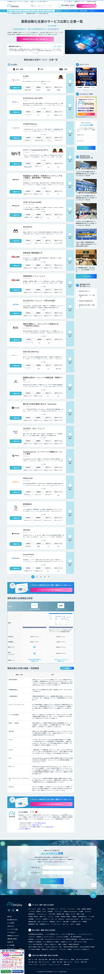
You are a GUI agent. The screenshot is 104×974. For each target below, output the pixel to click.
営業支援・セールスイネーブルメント (45, 936)
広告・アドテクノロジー (44, 962)
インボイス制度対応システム (52, 934)
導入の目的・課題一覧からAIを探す (43, 930)
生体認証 (78, 924)
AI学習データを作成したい (50, 944)
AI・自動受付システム (75, 921)
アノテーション (58, 911)
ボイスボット (88, 911)
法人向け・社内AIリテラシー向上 (54, 947)
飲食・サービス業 (32, 959)
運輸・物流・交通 (53, 959)
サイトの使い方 (68, 1)
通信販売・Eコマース (64, 959)
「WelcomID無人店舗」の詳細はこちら (34, 660)
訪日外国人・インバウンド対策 (35, 939)
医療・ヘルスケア (68, 962)
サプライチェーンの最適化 (65, 949)
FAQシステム (65, 924)
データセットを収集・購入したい (68, 934)
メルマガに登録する (24, 829)
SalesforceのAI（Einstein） (72, 919)
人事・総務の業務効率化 (75, 936)
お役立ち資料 (83, 11)
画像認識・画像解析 (86, 909)
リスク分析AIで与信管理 (34, 949)
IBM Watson (61, 919)
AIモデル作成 (52, 914)
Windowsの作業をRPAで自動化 (87, 947)
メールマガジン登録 (12, 929)
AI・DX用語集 (10, 945)
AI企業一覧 (10, 942)
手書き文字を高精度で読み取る (70, 947)
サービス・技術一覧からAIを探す (43, 905)
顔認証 (67, 914)
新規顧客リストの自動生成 (34, 942)
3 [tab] (87, 90)
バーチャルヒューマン (41, 914)
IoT (56, 919)
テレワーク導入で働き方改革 (35, 944)
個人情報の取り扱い (12, 919)
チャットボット (71, 909)
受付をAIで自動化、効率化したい (36, 947)
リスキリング (63, 909)
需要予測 (38, 911)
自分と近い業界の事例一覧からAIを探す (45, 955)
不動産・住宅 (84, 962)
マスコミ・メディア (33, 964)
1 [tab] (84, 90)
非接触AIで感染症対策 (73, 944)
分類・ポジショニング (86, 919)
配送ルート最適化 (62, 944)
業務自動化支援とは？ (84, 291)
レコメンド (50, 916)
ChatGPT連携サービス (52, 909)
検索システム (43, 916)
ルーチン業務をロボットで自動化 (51, 942)
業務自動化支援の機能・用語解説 (87, 305)
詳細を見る (16, 88)
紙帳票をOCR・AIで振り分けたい (49, 949)
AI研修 (78, 909)
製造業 (72, 959)
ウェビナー (93, 11)
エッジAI (73, 914)
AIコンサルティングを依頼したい (81, 949)
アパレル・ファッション (54, 964)
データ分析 (91, 916)
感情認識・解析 (60, 914)
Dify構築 (81, 911)
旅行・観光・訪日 (32, 962)
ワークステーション (56, 924)
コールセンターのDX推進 (62, 936)
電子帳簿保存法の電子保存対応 (35, 934)
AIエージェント (32, 909)
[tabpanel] (86, 78)
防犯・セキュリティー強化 (80, 942)
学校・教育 (59, 962)
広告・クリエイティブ (43, 921)
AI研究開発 (31, 919)
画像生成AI (52, 921)
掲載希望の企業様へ (92, 1)
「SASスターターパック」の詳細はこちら (61, 660)
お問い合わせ (10, 926)
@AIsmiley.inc (42, 823)
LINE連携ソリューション (66, 942)
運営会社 (9, 916)
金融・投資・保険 (43, 959)
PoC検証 (57, 916)
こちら (55, 861)
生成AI (38, 909)
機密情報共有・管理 (33, 924)
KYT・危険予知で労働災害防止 (70, 939)
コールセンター (43, 964)
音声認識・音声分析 (33, 916)
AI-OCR (44, 911)
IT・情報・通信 (65, 964)
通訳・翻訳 (65, 921)
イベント (75, 11)
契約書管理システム (44, 924)
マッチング (38, 919)
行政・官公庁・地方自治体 (82, 959)
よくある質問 (10, 923)
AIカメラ (72, 924)
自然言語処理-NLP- (82, 916)
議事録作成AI (31, 914)
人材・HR (76, 962)
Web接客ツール (46, 919)
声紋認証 (84, 921)
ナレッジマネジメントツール (85, 934)
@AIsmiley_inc (36, 825)
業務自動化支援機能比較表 (86, 301)
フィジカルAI (31, 911)
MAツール (59, 921)
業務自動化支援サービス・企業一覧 (87, 296)
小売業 (53, 962)
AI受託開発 (50, 911)
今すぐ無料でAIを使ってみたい (86, 939)
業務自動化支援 (32, 921)
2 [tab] (86, 90)
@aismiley (50, 827)
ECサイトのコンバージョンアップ (53, 939)
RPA (53, 919)
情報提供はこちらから (79, 1)
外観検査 (74, 916)
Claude (44, 909)
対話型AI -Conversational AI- (70, 911)
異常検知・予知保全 (65, 916)
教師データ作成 (80, 914)
